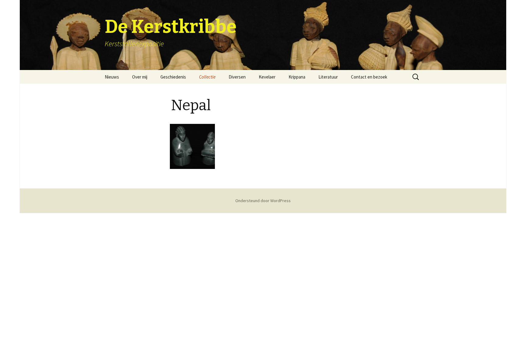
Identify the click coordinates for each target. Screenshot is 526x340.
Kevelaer (267, 77)
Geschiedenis (173, 77)
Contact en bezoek (369, 77)
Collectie (207, 77)
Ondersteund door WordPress (263, 200)
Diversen (237, 77)
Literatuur (328, 77)
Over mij (139, 77)
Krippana (297, 77)
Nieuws (112, 77)
